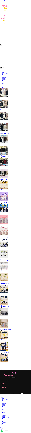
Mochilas (3, 72)
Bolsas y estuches (4, 82)
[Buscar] (1, 45)
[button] (2, 431)
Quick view (1, 109)
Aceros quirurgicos (4, 77)
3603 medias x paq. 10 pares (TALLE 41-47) (4, 352)
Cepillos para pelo (4, 79)
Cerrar (0, 426)
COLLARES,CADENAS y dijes (5, 417)
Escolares (3, 423)
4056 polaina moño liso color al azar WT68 (4, 133)
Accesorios (3, 75)
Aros (2, 76)
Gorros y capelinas (4, 74)
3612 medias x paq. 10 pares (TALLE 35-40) (4, 283)
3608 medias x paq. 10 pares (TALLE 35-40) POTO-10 (5, 329)
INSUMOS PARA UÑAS (5, 413)
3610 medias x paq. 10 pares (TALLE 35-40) (4, 306)
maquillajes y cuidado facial (5, 73)
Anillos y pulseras (4, 419)
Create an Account (3, 429)
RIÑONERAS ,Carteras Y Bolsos (5, 412)
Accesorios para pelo (4, 78)
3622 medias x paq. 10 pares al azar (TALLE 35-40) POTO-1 (6, 260)
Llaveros (3, 80)
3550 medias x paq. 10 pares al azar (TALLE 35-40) (5, 225)
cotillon (3, 83)
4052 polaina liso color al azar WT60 (3, 179)
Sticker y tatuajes (4, 81)
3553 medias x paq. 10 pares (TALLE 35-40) (4, 202)
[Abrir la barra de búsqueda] (0, 44)
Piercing (3, 418)
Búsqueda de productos (2, 67)
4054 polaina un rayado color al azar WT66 (4, 156)
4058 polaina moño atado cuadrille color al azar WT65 (5, 110)
